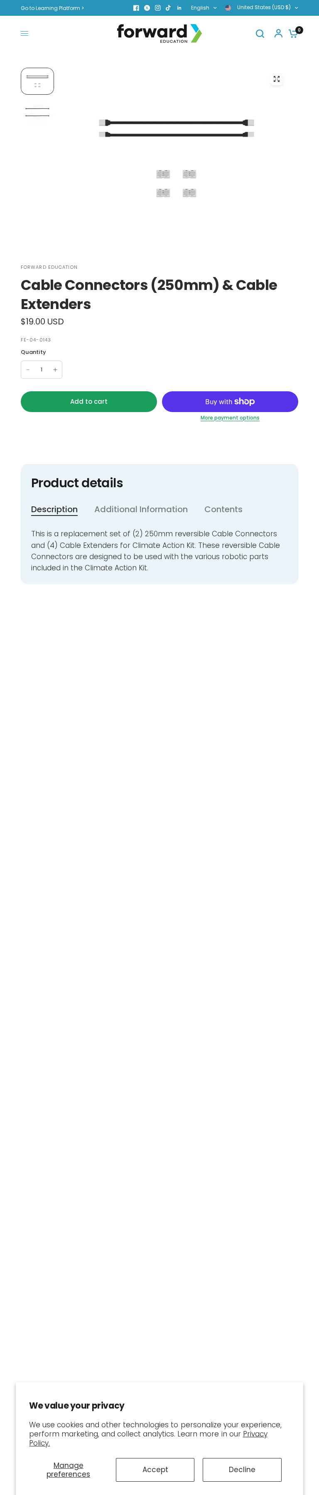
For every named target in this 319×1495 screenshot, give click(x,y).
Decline (242, 1470)
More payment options (230, 417)
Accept (155, 1470)
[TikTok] (168, 7)
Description (54, 509)
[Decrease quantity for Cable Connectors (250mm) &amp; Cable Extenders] (27, 369)
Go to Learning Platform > (52, 8)
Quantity (33, 352)
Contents (223, 509)
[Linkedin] (179, 7)
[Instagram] (157, 7)
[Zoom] (276, 79)
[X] (147, 7)
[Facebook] (136, 7)
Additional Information (141, 509)
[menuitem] (54, 8)
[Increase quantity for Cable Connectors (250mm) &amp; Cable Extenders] (55, 369)
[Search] (260, 33)
